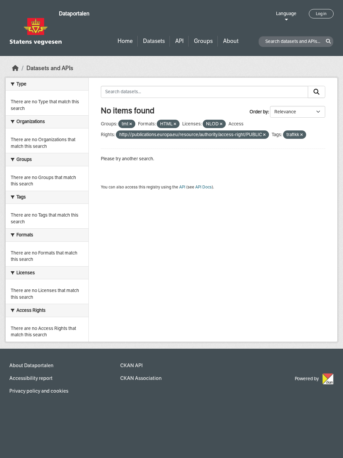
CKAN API (131, 365)
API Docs (203, 187)
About (230, 41)
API (179, 41)
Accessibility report (31, 378)
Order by (259, 112)
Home (125, 41)
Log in (321, 13)
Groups (203, 41)
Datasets (154, 41)
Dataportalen (74, 13)
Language (286, 13)
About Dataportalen (31, 365)
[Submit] (316, 92)
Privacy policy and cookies (38, 391)
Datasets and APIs (49, 68)
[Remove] (130, 124)
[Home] (15, 68)
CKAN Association (140, 378)
